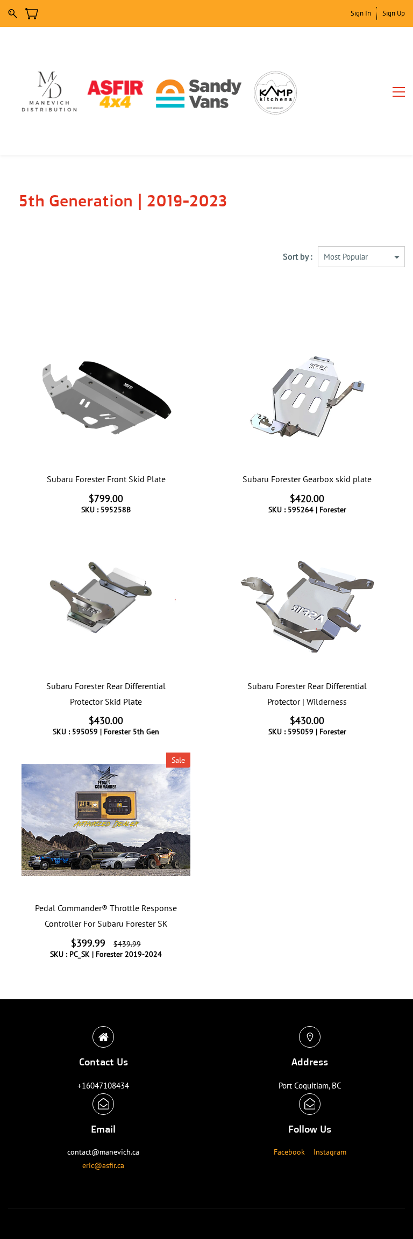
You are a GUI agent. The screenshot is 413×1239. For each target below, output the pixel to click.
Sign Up (393, 13)
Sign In (361, 13)
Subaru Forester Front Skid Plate (106, 479)
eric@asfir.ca (103, 1165)
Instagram (330, 1152)
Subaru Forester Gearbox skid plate (307, 479)
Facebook (289, 1152)
